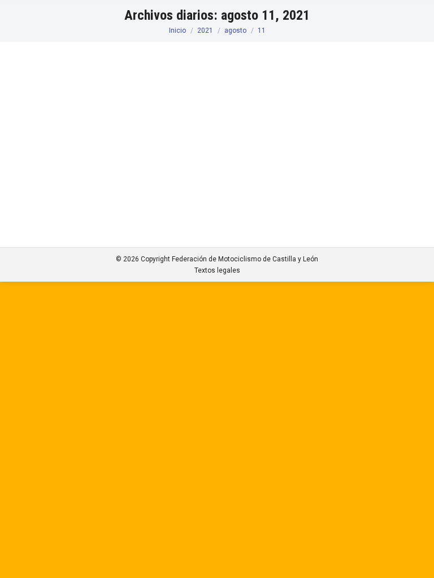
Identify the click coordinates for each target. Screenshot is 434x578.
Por (86, 122)
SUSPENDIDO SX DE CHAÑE (92, 101)
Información (44, 122)
